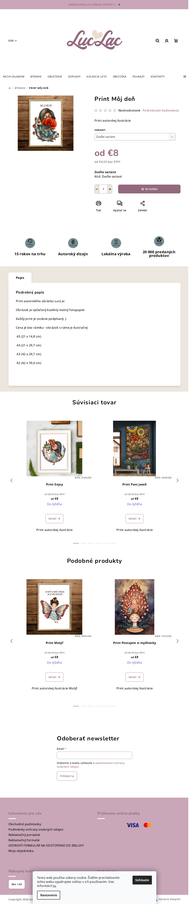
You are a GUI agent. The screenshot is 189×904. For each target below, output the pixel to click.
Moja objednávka (21, 851)
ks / (17, 884)
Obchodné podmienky (24, 824)
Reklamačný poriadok (24, 835)
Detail (52, 518)
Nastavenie (48, 895)
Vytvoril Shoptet (170, 899)
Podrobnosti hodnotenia (161, 110)
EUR (10, 40)
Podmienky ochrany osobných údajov (35, 829)
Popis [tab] (20, 278)
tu (54, 886)
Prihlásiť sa (67, 776)
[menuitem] (13, 76)
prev (11, 480)
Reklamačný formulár (24, 840)
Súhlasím (142, 880)
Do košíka (151, 189)
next (178, 480)
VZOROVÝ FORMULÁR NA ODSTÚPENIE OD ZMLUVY (46, 845)
